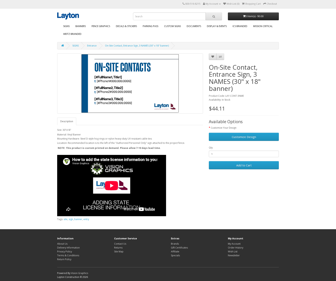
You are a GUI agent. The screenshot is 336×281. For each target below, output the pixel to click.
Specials (175, 255)
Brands (175, 243)
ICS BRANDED (240, 26)
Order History (235, 247)
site (65, 219)
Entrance (92, 45)
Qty (211, 147)
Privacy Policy (64, 251)
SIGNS (66, 26)
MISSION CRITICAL (263, 26)
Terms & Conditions (68, 255)
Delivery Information (68, 247)
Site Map (118, 251)
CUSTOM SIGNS (172, 26)
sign (71, 219)
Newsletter (234, 255)
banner (78, 219)
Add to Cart (244, 165)
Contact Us (120, 243)
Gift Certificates (179, 247)
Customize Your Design (223, 127)
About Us (62, 243)
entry (86, 219)
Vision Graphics (79, 273)
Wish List (232, 251)
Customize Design (244, 137)
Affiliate (175, 251)
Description (66, 121)
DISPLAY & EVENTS (217, 26)
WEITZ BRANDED (72, 34)
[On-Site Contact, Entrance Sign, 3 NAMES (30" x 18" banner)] (130, 83)
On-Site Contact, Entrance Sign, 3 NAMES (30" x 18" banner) (137, 45)
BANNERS (80, 26)
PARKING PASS (150, 26)
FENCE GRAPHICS (101, 26)
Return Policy (64, 259)
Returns (118, 247)
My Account (234, 243)
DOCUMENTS (194, 26)
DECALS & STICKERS (126, 26)
